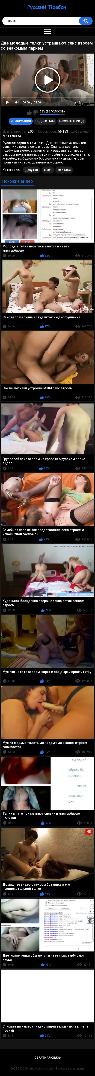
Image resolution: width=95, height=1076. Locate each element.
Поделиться (45, 121)
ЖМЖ (48, 170)
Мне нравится (29, 112)
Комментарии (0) (71, 121)
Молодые (64, 170)
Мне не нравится (35, 112)
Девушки (31, 170)
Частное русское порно (40, 1068)
